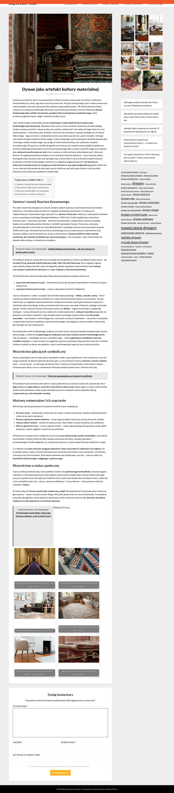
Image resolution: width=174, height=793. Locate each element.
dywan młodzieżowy (130, 179)
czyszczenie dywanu (129, 172)
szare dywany (147, 246)
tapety (150, 253)
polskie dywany (131, 237)
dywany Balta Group (146, 191)
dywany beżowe (126, 194)
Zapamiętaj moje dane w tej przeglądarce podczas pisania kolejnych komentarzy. (61, 766)
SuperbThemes (98, 789)
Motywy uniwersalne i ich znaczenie (32, 191)
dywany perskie (127, 206)
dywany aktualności (129, 187)
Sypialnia (138, 246)
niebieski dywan (155, 223)
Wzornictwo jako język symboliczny (32, 187)
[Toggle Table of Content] (48, 180)
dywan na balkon (145, 179)
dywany (138, 183)
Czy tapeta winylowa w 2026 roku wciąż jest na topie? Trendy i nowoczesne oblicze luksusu (142, 157)
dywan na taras (126, 184)
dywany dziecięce (141, 194)
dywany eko (128, 198)
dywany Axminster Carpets (130, 191)
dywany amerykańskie (146, 188)
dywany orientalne (149, 202)
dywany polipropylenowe (143, 206)
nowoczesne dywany (139, 227)
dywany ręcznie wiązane (131, 210)
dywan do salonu (151, 175)
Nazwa (18, 742)
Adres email (68, 742)
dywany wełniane (143, 219)
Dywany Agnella (150, 184)
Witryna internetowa (26, 755)
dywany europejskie (129, 203)
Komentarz (20, 706)
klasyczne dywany (143, 223)
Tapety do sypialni (127, 257)
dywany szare (152, 215)
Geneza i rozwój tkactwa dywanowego (34, 184)
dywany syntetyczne (134, 214)
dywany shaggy (150, 209)
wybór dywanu (145, 257)
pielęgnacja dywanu (153, 233)
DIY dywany (143, 172)
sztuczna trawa (128, 249)
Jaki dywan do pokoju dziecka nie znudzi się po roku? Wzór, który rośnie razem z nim (141, 117)
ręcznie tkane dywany (135, 242)
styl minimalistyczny (127, 246)
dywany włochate (128, 223)
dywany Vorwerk (126, 219)
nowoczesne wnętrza (132, 232)
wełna (136, 257)
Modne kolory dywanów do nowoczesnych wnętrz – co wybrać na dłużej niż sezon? (140, 143)
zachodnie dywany (129, 260)
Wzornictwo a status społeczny (30, 194)
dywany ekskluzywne (143, 199)
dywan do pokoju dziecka (131, 175)
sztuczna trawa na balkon (133, 253)
